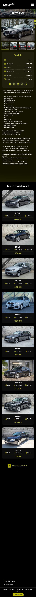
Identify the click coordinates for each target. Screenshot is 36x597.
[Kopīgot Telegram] (26, 84)
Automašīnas (8, 585)
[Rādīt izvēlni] (32, 4)
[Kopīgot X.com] (14, 84)
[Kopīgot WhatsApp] (22, 84)
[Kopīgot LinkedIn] (18, 84)
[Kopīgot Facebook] (10, 84)
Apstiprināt (18, 595)
